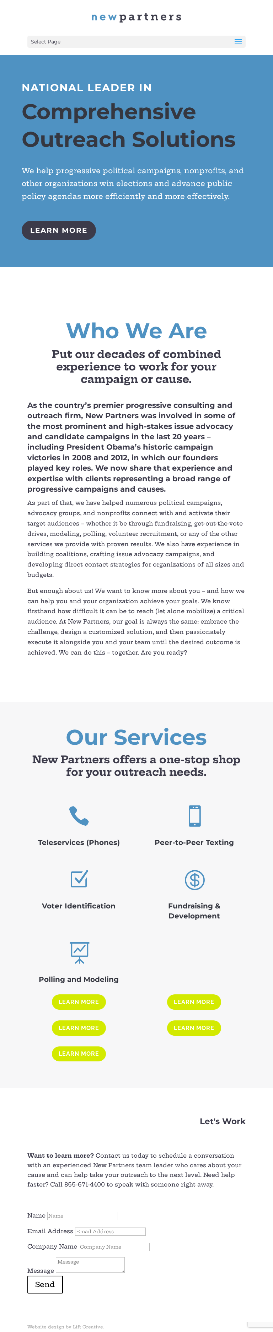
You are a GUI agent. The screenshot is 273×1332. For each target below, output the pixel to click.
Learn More (58, 230)
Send (45, 1284)
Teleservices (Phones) (79, 842)
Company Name (52, 1246)
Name (36, 1215)
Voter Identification (79, 906)
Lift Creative (88, 1327)
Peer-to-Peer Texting (194, 842)
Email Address (50, 1231)
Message (40, 1270)
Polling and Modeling (79, 979)
